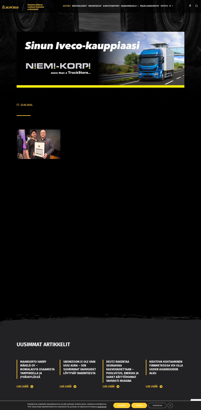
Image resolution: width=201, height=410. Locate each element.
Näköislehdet (79, 6)
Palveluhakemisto (149, 6)
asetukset (102, 406)
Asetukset (157, 405)
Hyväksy (122, 405)
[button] (171, 4)
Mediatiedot (95, 6)
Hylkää (139, 405)
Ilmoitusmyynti (111, 6)
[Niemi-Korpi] (100, 62)
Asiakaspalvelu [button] (129, 6)
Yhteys (164, 6)
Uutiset (67, 6)
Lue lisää (23, 386)
